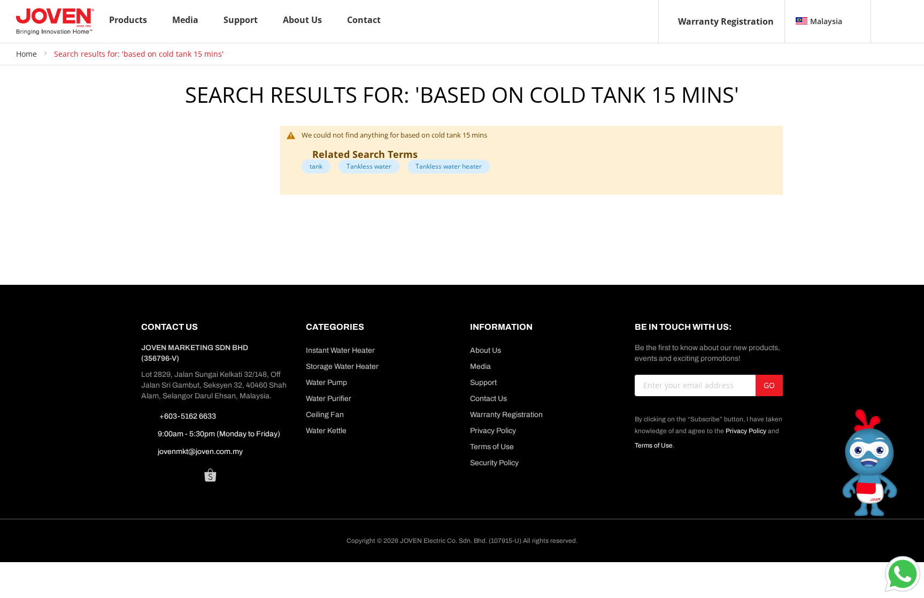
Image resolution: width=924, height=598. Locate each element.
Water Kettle (326, 431)
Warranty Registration (726, 21)
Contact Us (488, 399)
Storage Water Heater (342, 366)
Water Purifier (328, 399)
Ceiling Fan (325, 415)
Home (27, 54)
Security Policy (494, 463)
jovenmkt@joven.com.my (200, 452)
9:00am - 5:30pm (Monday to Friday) (219, 434)
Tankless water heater (448, 166)
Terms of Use (492, 447)
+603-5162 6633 (187, 416)
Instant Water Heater (340, 350)
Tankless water (368, 166)
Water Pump (326, 383)
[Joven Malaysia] (55, 21)
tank (316, 166)
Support (483, 383)
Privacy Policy (493, 431)
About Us (485, 350)
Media (480, 366)
